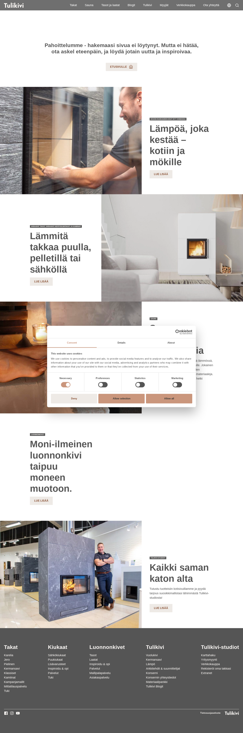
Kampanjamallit (14, 682)
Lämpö (150, 664)
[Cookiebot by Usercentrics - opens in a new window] (177, 332)
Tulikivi (147, 5)
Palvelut (53, 673)
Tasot (93, 655)
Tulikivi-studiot (220, 647)
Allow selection (121, 398)
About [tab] (171, 342)
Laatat (93, 659)
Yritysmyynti (209, 659)
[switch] (103, 384)
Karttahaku (208, 655)
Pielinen (9, 664)
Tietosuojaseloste (210, 713)
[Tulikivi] (18, 5)
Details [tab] (122, 342)
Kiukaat (57, 647)
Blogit (131, 5)
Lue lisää (161, 174)
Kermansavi (12, 668)
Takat (73, 5)
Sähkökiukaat (57, 655)
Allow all (169, 398)
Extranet (206, 673)
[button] (237, 5)
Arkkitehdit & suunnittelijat (163, 668)
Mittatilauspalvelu (15, 686)
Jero (7, 659)
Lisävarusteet (57, 664)
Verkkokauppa (185, 5)
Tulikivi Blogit (154, 686)
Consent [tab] (72, 342)
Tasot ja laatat (110, 5)
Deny (74, 398)
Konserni (152, 673)
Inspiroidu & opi (58, 668)
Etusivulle (118, 66)
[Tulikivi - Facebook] (6, 713)
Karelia (8, 655)
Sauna (89, 5)
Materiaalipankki (156, 682)
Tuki (6, 691)
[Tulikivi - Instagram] (12, 713)
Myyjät (164, 5)
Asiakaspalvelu (99, 677)
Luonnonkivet (107, 647)
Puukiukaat (55, 659)
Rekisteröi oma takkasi (216, 668)
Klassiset (10, 673)
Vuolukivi (152, 655)
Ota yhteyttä (211, 5)
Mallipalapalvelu (100, 673)
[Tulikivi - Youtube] (18, 713)
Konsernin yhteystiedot (161, 677)
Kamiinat (10, 677)
